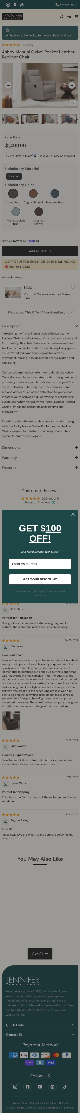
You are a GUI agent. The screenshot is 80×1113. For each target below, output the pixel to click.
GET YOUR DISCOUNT (40, 579)
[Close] (73, 514)
